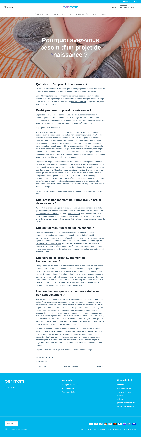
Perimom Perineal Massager (18, 429)
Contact (103, 14)
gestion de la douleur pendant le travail (72, 184)
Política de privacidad (99, 429)
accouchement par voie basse (71, 302)
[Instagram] (11, 387)
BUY (123, 7)
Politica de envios (85, 429)
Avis (70, 14)
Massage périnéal (82, 14)
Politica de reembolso (114, 429)
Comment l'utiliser (124, 388)
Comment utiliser (59, 14)
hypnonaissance (74, 213)
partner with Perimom (125, 406)
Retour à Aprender (70, 367)
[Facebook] (5, 387)
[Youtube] (8, 387)
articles (120, 399)
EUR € (133, 1)
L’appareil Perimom (43, 350)
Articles (94, 14)
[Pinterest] (14, 387)
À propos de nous (124, 392)
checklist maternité (78, 101)
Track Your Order (68, 392)
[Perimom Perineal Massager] (70, 7)
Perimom (120, 385)
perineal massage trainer (126, 403)
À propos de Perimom (42, 14)
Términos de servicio (130, 429)
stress (61, 219)
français (125, 1)
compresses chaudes (78, 241)
